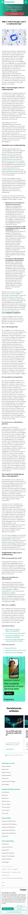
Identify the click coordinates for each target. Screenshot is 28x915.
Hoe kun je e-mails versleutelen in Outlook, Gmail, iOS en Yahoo (15, 640)
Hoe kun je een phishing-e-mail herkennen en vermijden (14, 636)
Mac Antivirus (5, 795)
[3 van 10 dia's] (9, 755)
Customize (19, 908)
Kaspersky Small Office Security (9, 821)
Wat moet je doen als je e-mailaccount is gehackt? (13, 630)
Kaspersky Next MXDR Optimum (9, 833)
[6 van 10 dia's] (15, 755)
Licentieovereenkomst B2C (6, 872)
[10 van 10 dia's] (22, 755)
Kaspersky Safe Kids (6, 775)
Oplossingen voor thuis (8, 763)
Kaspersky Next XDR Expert (8, 853)
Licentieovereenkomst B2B (16, 872)
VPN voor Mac (5, 813)
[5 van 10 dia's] (13, 755)
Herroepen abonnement (5, 875)
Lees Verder (9, 749)
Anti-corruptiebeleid (14, 869)
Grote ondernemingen (8, 841)
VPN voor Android (6, 807)
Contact (3, 882)
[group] (14, 734)
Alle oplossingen (5, 784)
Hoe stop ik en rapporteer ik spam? (15, 633)
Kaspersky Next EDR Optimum (8, 827)
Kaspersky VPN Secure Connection (15, 650)
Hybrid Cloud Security (6, 859)
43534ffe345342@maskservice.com (11, 594)
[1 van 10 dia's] (6, 755)
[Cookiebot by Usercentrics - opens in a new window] (20, 890)
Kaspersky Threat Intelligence (8, 856)
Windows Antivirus (6, 801)
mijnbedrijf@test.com (7, 591)
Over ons (3, 885)
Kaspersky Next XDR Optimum (8, 830)
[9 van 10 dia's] (20, 755)
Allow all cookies (7, 908)
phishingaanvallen (10, 171)
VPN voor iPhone (5, 810)
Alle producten (5, 836)
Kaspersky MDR (5, 850)
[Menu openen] (2, 2)
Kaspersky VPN (5, 778)
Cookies (8, 869)
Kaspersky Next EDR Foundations (9, 824)
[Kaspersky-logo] (10, 2)
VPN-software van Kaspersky (13, 297)
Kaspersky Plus (5, 769)
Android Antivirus (5, 792)
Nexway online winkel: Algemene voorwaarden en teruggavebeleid (12, 878)
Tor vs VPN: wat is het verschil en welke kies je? (14, 733)
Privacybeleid (4, 869)
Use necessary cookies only (14, 912)
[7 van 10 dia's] (17, 755)
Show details (20, 906)
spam (13, 241)
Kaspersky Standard (6, 766)
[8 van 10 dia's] (18, 755)
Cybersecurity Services (7, 847)
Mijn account (26, 2)
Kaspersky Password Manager (14, 652)
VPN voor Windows (6, 804)
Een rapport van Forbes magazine (15, 161)
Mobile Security (5, 798)
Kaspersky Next (5, 844)
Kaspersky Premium (7, 540)
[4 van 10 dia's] (11, 755)
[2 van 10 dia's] (8, 755)
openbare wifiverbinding (16, 292)
